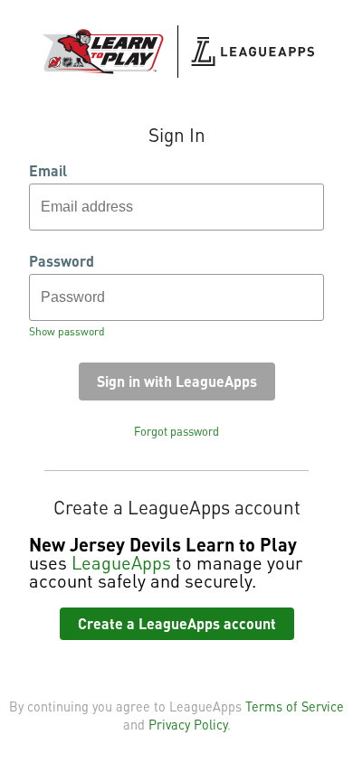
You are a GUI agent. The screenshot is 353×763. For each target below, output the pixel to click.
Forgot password (176, 431)
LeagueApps (121, 562)
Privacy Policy (187, 724)
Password (61, 261)
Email (48, 171)
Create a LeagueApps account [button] (177, 623)
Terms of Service (294, 706)
